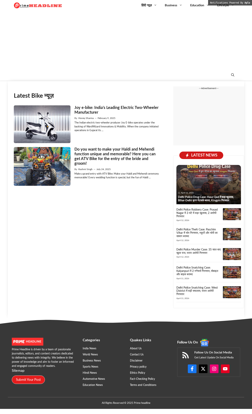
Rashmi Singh (85, 169)
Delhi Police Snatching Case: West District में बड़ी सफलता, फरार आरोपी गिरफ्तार (197, 291)
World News (90, 354)
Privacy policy (138, 366)
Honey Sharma (86, 118)
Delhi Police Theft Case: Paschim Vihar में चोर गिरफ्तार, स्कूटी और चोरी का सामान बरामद (197, 233)
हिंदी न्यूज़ (146, 5)
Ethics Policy (137, 373)
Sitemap (18, 371)
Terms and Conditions (143, 385)
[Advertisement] (126, 40)
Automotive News (94, 379)
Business (171, 5)
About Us (136, 348)
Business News (92, 360)
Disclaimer (136, 360)
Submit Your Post (28, 379)
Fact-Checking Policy (142, 379)
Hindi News (90, 373)
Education (197, 5)
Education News (93, 385)
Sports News (90, 366)
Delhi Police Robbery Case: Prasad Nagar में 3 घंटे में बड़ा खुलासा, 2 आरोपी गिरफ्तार (197, 213)
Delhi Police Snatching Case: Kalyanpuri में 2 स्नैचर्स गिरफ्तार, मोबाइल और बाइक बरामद (197, 271)
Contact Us (137, 354)
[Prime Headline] (38, 5)
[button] (232, 75)
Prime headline (142, 403)
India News (89, 348)
